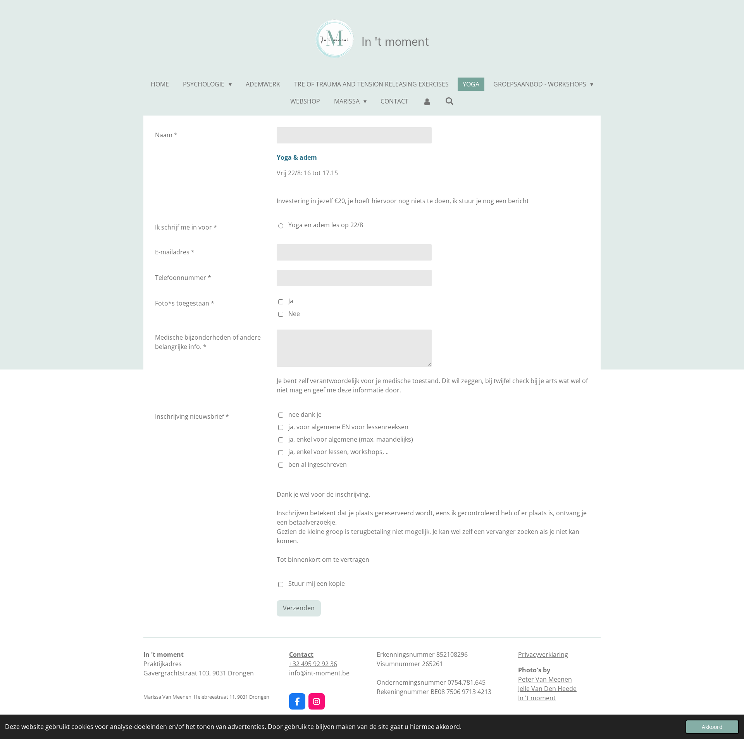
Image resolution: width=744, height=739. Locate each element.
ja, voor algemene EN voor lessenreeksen (348, 427)
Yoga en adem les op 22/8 (325, 225)
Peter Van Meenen (545, 679)
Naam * (166, 135)
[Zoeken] (449, 101)
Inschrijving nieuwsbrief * (192, 416)
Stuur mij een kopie (316, 584)
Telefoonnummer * (183, 277)
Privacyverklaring (543, 654)
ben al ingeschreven (317, 464)
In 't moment (537, 698)
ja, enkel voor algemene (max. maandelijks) (350, 439)
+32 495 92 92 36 (313, 664)
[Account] (426, 101)
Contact (301, 654)
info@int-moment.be (319, 673)
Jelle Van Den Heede (547, 688)
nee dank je (305, 414)
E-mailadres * (175, 252)
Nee (294, 313)
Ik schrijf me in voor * (186, 227)
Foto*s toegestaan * (184, 303)
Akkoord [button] (712, 726)
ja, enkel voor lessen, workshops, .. (338, 451)
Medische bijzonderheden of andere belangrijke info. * (208, 342)
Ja (290, 301)
